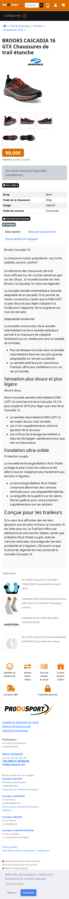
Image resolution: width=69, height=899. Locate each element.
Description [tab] (13, 232)
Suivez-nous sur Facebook (14, 789)
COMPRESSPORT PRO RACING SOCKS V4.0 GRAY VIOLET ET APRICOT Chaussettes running (44, 603)
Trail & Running (19, 26)
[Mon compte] (55, 5)
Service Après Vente (27, 676)
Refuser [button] (12, 892)
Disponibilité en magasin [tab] (21, 239)
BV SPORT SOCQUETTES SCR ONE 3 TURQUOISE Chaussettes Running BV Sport (41, 584)
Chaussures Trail (13, 29)
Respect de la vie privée (16, 726)
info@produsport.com (13, 764)
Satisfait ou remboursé (9, 674)
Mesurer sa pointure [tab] (42, 232)
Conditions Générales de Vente (20, 722)
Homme (37, 26)
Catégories (13, 15)
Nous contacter (12, 754)
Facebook (6, 810)
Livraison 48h (11, 694)
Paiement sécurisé (47, 694)
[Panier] (63, 5)
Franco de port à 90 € (61, 676)
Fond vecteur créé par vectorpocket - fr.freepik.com (26, 850)
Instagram (34, 789)
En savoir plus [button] (15, 883)
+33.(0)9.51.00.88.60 (15, 761)
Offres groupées (9, 847)
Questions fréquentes (15, 730)
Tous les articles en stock (44, 676)
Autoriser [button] (28, 892)
